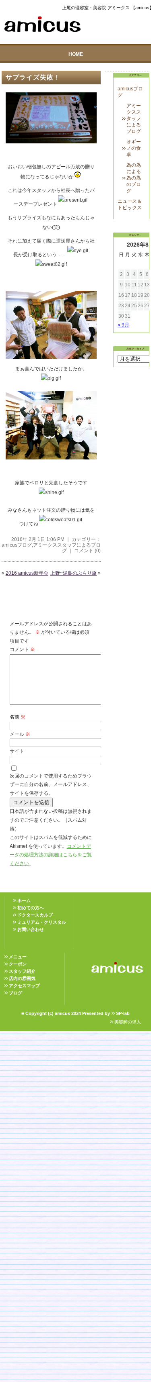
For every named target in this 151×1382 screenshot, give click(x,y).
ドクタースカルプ (35, 914)
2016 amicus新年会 (27, 573)
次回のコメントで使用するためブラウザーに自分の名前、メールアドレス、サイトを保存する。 (51, 784)
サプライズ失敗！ (33, 77)
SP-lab (123, 1013)
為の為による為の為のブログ (133, 178)
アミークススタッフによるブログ (133, 118)
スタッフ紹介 (22, 971)
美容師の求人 (127, 1021)
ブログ (15, 992)
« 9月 (123, 325)
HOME (75, 54)
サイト (17, 751)
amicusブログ (17, 545)
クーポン (18, 963)
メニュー (18, 956)
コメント (22, 649)
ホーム (24, 900)
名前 (17, 717)
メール (20, 734)
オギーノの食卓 (133, 148)
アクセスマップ (24, 985)
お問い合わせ (30, 929)
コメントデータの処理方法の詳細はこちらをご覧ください (51, 854)
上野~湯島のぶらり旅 (73, 573)
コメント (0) (87, 550)
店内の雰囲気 (22, 978)
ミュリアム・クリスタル (41, 922)
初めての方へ (30, 907)
